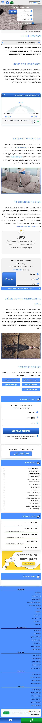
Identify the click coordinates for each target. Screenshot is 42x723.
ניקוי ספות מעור (16, 157)
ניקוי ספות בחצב (35, 501)
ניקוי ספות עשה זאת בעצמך (34, 602)
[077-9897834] (11, 2)
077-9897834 (17, 270)
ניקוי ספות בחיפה (36, 658)
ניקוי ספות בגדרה (35, 490)
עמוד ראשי (38, 593)
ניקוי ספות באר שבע (34, 468)
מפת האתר (38, 624)
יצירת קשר (38, 612)
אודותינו (39, 609)
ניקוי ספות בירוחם (35, 487)
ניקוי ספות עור (37, 633)
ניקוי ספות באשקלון (11, 385)
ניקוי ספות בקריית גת (30, 389)
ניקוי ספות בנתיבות (34, 485)
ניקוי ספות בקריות (36, 662)
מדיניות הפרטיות (9, 436)
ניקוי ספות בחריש (36, 665)
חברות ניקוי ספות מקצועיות (26, 226)
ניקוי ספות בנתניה (36, 680)
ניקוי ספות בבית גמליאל (33, 498)
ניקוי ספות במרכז (36, 674)
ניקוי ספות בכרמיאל (36, 668)
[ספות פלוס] (31, 2)
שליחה (13, 12)
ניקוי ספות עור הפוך (36, 637)
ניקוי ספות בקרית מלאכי (33, 493)
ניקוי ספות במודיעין (36, 705)
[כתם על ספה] (21, 346)
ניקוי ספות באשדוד (11, 380)
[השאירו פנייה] (7, 2)
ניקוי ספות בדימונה (34, 495)
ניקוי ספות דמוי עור (36, 640)
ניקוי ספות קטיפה (36, 649)
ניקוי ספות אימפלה (36, 646)
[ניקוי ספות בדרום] (21, 181)
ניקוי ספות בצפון (37, 655)
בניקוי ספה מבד (21, 147)
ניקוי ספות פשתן (37, 643)
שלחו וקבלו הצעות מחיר (21, 431)
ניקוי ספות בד (37, 630)
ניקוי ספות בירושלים (36, 702)
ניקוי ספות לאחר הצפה (35, 605)
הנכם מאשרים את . (20, 23)
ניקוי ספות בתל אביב (35, 677)
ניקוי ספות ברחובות (31, 385)
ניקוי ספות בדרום (36, 689)
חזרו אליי (9, 279)
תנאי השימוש (20, 23)
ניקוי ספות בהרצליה (36, 683)
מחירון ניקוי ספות (36, 596)
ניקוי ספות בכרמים (34, 503)
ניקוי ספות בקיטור (36, 599)
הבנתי (6, 713)
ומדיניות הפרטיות (13, 23)
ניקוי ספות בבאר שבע (30, 380)
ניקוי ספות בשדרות (34, 482)
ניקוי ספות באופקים (34, 509)
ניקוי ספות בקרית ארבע (33, 506)
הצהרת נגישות (37, 621)
